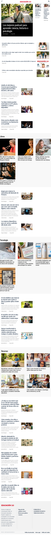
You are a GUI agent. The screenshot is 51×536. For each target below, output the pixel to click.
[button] (2, 1)
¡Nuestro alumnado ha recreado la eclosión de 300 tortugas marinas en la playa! (10, 438)
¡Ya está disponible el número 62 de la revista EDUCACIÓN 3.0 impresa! (19, 61)
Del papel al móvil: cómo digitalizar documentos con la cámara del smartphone (7, 262)
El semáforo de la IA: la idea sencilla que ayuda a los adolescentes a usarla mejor (9, 316)
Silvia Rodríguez (5, 33)
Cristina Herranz (4, 217)
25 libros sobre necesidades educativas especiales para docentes (17, 70)
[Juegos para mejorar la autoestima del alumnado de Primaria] (27, 196)
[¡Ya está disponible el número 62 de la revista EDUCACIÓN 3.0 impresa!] (43, 64)
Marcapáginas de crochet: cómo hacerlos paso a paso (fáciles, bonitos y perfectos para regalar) (9, 455)
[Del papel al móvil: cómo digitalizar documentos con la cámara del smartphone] (7, 250)
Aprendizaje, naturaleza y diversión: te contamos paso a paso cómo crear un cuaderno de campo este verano (11, 370)
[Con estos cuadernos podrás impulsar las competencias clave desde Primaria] (47, 5)
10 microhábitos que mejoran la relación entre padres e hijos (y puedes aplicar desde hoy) (10, 300)
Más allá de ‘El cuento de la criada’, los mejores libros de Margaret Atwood (7, 158)
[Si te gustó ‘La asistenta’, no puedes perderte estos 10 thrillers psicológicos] (7, 171)
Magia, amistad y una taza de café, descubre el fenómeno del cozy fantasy (43, 158)
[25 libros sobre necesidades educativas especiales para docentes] (43, 73)
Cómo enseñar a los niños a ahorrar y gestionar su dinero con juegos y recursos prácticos (10, 422)
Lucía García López (4, 464)
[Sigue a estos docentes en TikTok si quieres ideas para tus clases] (38, 360)
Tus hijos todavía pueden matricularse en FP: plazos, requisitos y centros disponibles (9, 104)
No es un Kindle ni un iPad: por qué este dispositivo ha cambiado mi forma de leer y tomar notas (10, 471)
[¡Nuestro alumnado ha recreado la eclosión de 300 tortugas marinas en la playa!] (27, 442)
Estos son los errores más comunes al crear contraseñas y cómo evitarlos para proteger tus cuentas (25, 263)
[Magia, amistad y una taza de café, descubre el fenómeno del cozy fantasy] (43, 147)
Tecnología (4, 240)
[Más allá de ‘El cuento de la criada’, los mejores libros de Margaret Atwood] (7, 147)
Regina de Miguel (4, 129)
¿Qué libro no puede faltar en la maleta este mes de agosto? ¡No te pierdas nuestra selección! (10, 487)
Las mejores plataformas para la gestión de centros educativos (38, 12)
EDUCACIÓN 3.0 (4, 343)
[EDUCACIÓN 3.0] (25, 1)
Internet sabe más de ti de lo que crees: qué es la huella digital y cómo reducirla (10, 206)
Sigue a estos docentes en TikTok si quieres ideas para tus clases (36, 369)
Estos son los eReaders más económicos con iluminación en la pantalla (9, 122)
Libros (2, 136)
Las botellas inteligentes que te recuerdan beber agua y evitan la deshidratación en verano (43, 263)
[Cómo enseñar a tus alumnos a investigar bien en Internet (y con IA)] (38, 381)
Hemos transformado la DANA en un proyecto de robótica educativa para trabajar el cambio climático (9, 331)
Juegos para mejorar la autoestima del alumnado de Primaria (9, 193)
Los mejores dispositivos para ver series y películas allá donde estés (9, 223)
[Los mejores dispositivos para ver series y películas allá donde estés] (27, 226)
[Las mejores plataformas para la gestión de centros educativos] (38, 5)
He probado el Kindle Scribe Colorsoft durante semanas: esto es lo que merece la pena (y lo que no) (7, 288)
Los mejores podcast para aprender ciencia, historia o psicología (15, 28)
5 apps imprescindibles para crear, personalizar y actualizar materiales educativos (10, 391)
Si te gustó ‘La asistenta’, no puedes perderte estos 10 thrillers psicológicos (7, 182)
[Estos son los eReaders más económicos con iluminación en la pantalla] (27, 124)
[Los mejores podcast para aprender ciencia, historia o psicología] (17, 13)
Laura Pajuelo (3, 481)
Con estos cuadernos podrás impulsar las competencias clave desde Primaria (46, 13)
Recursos (4, 351)
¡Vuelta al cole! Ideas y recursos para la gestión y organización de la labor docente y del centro (9, 87)
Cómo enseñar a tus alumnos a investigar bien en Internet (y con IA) (37, 390)
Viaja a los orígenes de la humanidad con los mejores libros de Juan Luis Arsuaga (25, 158)
